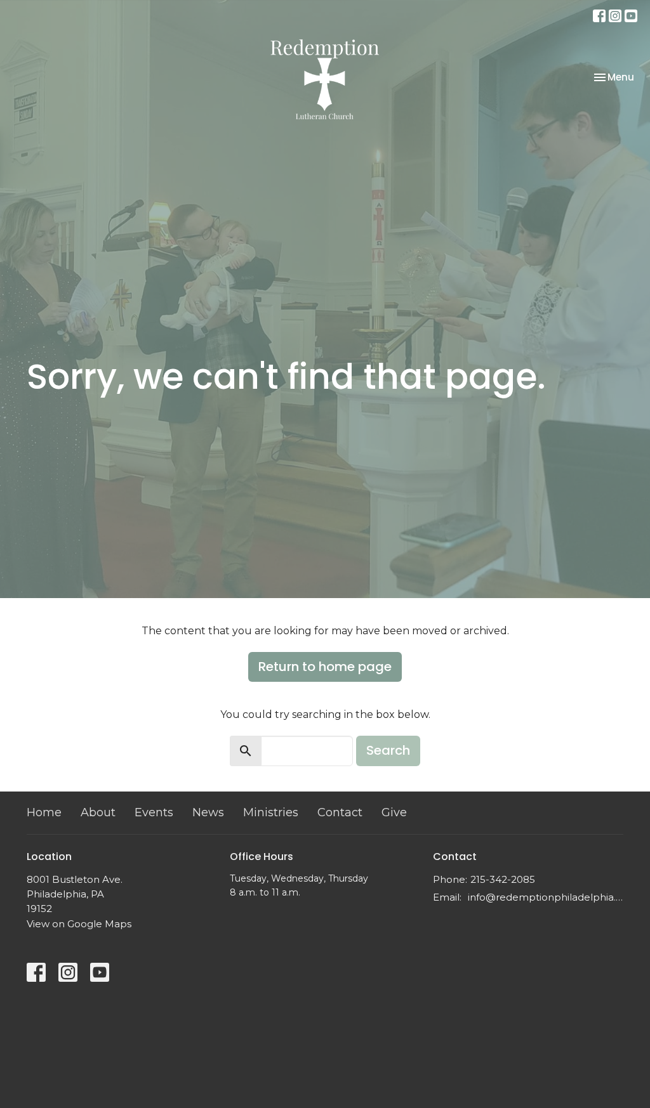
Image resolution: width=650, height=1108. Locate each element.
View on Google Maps (79, 924)
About (98, 812)
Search (388, 750)
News (208, 812)
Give (394, 812)
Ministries (270, 812)
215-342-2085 (502, 879)
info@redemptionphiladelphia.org (545, 897)
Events (154, 812)
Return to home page (325, 666)
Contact (339, 812)
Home (44, 812)
